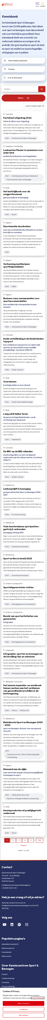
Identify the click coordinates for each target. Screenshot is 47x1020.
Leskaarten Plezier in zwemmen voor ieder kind (23, 151)
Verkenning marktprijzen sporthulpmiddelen (16, 265)
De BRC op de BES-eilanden (18, 451)
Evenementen (6, 952)
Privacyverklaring (8, 986)
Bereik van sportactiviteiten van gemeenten (20, 617)
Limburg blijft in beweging (17, 488)
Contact (5, 974)
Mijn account (6, 956)
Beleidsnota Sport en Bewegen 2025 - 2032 (23, 723)
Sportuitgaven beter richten (18, 587)
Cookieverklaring (8, 978)
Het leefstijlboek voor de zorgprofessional (16, 193)
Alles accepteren (23, 1003)
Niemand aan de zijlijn (15, 769)
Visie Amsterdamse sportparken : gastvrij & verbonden (21, 528)
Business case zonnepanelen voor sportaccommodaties (21, 299)
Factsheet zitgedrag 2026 (17, 117)
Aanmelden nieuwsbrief (10, 944)
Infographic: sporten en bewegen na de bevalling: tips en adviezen (22, 655)
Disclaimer (5, 982)
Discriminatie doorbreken (17, 226)
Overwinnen (9, 381)
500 (39, 840)
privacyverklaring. (37, 998)
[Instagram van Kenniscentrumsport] (27, 925)
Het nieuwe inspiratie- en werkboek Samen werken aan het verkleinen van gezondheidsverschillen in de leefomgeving (22, 689)
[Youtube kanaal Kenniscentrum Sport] (5, 925)
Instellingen (23, 1009)
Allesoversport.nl (8, 948)
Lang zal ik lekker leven (15, 413)
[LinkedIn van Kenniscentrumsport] (13, 925)
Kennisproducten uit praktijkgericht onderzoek (22, 811)
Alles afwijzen (23, 1015)
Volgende (24, 845)
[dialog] (23, 1004)
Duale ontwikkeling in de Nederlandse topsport (23, 340)
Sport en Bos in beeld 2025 (17, 558)
